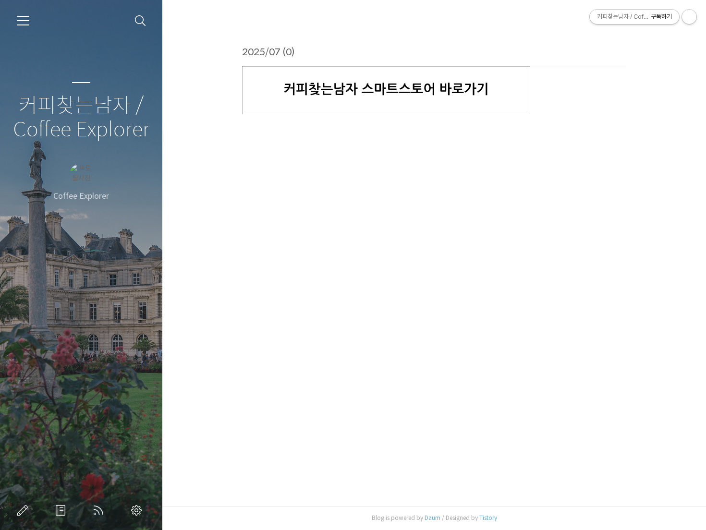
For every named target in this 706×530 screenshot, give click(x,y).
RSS (100, 510)
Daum (432, 517)
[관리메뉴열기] (689, 17)
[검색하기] (140, 20)
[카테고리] (23, 20)
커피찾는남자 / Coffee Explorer (81, 118)
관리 (138, 510)
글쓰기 (24, 510)
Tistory (488, 517)
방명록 (62, 510)
